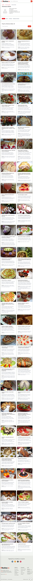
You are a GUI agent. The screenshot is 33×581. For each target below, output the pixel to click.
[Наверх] (31, 579)
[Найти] (31, 1)
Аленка (6, 574)
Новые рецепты (17, 570)
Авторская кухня (23, 570)
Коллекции (10, 18)
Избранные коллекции (16, 18)
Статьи (22, 571)
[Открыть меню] (1, 1)
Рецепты (3, 18)
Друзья (7, 18)
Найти (29, 26)
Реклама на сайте (25, 579)
